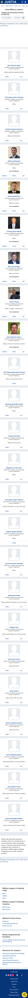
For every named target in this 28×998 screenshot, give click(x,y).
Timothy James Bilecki (14, 231)
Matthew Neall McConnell (14, 404)
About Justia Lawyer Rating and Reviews (11, 963)
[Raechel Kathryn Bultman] (14, 120)
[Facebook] (11, 975)
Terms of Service (14, 989)
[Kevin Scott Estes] (14, 650)
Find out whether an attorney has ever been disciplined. (13, 940)
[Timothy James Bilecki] (14, 223)
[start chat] (24, 994)
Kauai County (6, 907)
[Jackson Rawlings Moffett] (14, 810)
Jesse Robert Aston (14, 787)
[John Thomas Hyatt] (14, 57)
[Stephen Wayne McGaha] (14, 523)
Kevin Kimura (14, 691)
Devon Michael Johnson (14, 755)
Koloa (4, 898)
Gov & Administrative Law (9, 923)
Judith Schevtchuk (14, 595)
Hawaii (23, 5)
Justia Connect (14, 978)
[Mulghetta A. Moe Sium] (14, 459)
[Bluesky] (17, 975)
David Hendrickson (14, 196)
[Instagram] (13, 975)
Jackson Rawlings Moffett (14, 818)
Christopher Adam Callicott (14, 500)
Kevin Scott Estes (14, 659)
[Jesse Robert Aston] (14, 778)
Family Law (5, 921)
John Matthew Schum (14, 337)
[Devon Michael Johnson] (14, 746)
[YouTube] (8, 975)
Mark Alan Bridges (14, 267)
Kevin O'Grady (14, 302)
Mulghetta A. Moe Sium (14, 468)
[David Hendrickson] (14, 187)
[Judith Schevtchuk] (14, 587)
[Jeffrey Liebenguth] (14, 152)
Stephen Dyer (14, 627)
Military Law (17, 5)
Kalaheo (4, 896)
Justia (2, 5)
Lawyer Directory (9, 5)
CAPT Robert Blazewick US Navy (14, 372)
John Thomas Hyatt (14, 65)
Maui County (6, 909)
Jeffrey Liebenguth (14, 161)
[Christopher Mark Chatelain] (14, 89)
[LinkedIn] (6, 975)
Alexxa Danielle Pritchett (14, 723)
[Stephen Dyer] (14, 619)
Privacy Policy (14, 992)
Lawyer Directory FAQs (9, 956)
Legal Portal (14, 981)
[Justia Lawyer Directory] (21, 975)
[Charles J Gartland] (14, 427)
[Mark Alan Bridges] (14, 258)
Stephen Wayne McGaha (14, 532)
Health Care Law (7, 926)
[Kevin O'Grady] (14, 293)
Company (14, 984)
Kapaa (4, 893)
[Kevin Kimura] (14, 682)
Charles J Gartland (14, 436)
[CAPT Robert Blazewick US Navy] (14, 363)
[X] (19, 975)
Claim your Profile (7, 958)
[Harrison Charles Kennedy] (14, 555)
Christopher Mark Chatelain (14, 97)
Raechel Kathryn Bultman (14, 129)
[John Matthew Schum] (14, 328)
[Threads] (15, 975)
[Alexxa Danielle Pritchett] (14, 714)
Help (14, 987)
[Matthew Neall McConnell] (14, 395)
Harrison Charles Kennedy (14, 563)
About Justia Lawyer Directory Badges (13, 953)
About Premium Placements (10, 960)
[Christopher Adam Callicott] (14, 491)
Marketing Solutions (14, 995)
